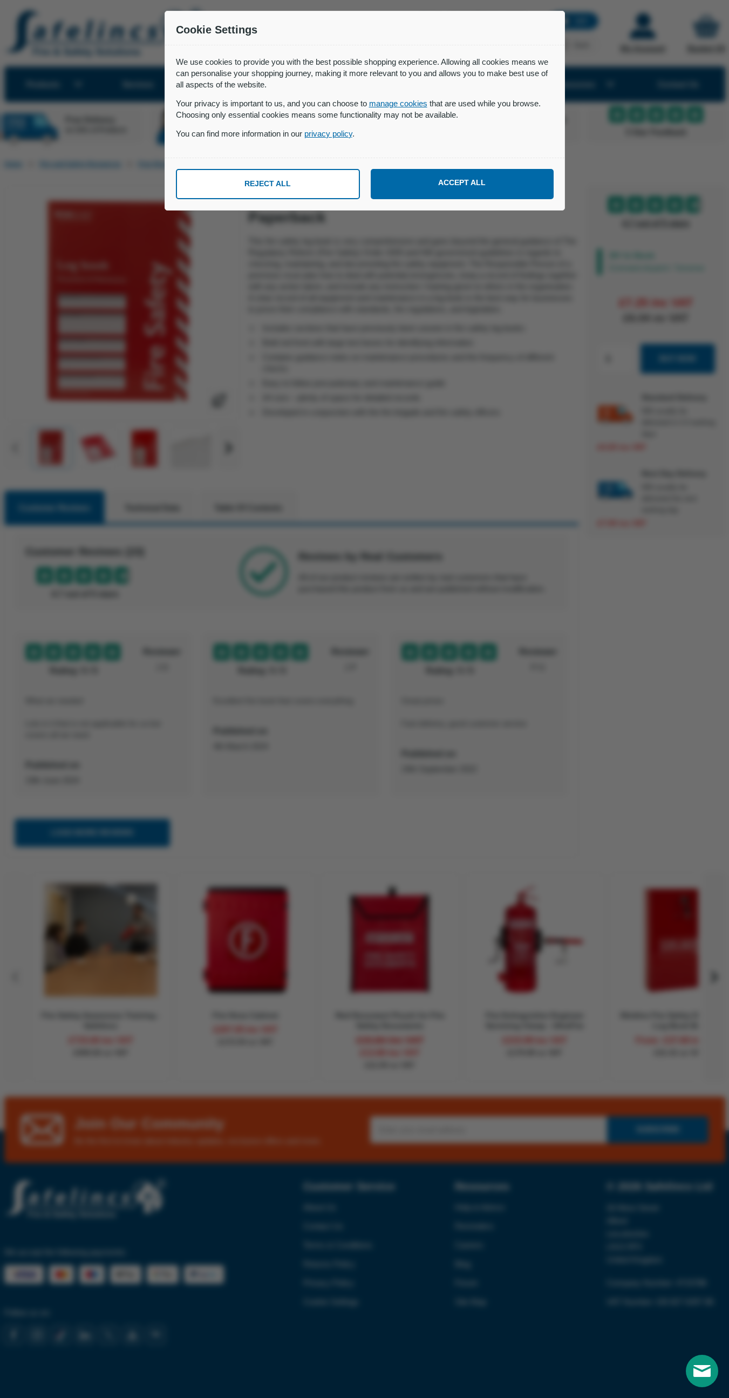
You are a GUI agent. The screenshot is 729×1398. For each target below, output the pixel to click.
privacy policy (328, 133)
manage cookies (398, 103)
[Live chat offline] (702, 1371)
